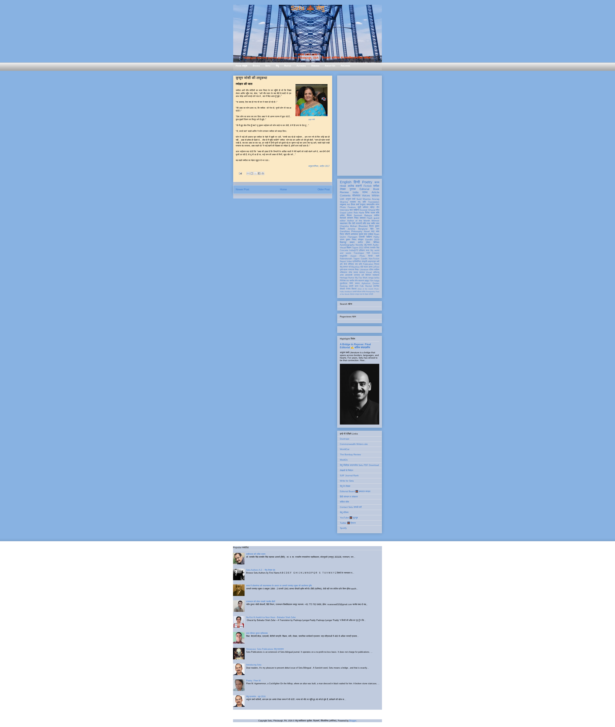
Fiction (368, 185)
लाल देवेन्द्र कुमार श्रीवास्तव (257, 633)
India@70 (353, 250)
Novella (359, 245)
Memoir (375, 220)
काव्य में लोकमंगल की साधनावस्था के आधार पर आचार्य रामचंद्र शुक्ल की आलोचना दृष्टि (279, 585)
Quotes (376, 283)
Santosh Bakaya (363, 215)
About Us (330, 65)
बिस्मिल (376, 242)
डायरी (351, 286)
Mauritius (355, 267)
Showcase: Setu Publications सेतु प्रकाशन (265, 649)
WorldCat (344, 449)
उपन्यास (357, 275)
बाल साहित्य (354, 210)
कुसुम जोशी (311, 119)
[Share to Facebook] (259, 173)
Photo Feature (348, 207)
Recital (368, 286)
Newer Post (242, 189)
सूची (359, 207)
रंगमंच (348, 289)
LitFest (376, 267)
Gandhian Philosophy (351, 231)
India (355, 192)
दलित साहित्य (374, 269)
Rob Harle (359, 212)
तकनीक (376, 286)
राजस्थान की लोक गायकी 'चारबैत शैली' (260, 601)
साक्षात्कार (344, 223)
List (342, 198)
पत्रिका (359, 292)
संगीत (363, 292)
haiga (376, 281)
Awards (315, 65)
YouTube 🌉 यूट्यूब (349, 517)
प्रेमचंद (366, 248)
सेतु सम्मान (344, 267)
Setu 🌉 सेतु (307, 8)
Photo (362, 256)
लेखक (343, 189)
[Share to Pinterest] (262, 173)
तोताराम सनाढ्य (354, 294)
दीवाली (342, 289)
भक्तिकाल (343, 272)
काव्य (376, 182)
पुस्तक (353, 189)
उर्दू (365, 245)
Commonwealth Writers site (354, 444)
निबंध (356, 218)
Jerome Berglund (357, 228)
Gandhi (364, 259)
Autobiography (347, 245)
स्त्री (377, 256)
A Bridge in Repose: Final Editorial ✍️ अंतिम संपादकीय (355, 346)
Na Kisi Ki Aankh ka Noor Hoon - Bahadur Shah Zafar (271, 617)
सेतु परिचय (344, 512)
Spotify (343, 528)
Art (348, 204)
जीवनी (347, 234)
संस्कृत (360, 239)
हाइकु (367, 281)
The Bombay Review (350, 454)
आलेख (351, 185)
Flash (369, 218)
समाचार (363, 218)
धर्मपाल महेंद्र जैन (371, 207)
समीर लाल (375, 223)
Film (372, 281)
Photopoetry (370, 292)
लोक (350, 272)
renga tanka (373, 278)
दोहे (361, 267)
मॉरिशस (351, 264)
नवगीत (351, 281)
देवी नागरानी (357, 223)
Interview (344, 210)
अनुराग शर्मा (350, 199)
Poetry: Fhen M (253, 680)
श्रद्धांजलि (343, 256)
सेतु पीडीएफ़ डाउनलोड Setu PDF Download (359, 465)
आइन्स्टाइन (372, 261)
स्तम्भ (365, 192)
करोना (360, 242)
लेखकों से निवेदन (346, 470)
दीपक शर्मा (355, 204)
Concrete (344, 250)
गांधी (368, 253)
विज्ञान (349, 247)
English (345, 182)
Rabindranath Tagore (350, 259)
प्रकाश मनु (355, 202)
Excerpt (363, 210)
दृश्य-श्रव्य (343, 269)
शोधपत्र (356, 195)
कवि (364, 202)
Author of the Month (358, 220)
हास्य (370, 267)
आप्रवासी (348, 275)
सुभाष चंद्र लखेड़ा (366, 234)
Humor (351, 278)
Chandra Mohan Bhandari (354, 226)
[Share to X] (255, 173)
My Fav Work (361, 278)
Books (256, 65)
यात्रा (369, 245)
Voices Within (370, 195)
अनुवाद (362, 204)
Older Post (324, 189)
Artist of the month (365, 289)
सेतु (277, 65)
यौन (356, 281)
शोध (377, 210)
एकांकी (355, 292)
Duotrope (344, 439)
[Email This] (248, 173)
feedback (348, 292)
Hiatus (287, 65)
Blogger (352, 720)
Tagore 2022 (357, 248)
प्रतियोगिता (357, 261)
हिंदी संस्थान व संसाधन (349, 496)
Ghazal (371, 210)
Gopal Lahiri (346, 212)
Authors (301, 65)
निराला (376, 264)
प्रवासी (362, 236)
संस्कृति (364, 261)
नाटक (366, 267)
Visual (369, 272)
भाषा (377, 231)
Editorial (364, 189)
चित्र (342, 234)
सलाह (355, 272)
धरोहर (342, 215)
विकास (354, 289)
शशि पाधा (366, 223)
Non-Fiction (374, 259)
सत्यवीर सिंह (374, 248)
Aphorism (366, 283)
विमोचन (368, 275)
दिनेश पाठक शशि (372, 212)
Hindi (343, 185)
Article (375, 192)
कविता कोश (344, 501)
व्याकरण (361, 281)
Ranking (343, 286)
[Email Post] (240, 173)
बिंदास (349, 215)
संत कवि (358, 264)
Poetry (367, 182)
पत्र (372, 231)
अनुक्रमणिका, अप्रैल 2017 (319, 166)
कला (367, 250)
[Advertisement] (359, 125)
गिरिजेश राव (344, 281)
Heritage (344, 278)
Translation (373, 202)
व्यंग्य (377, 204)
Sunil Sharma (364, 199)
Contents (345, 195)
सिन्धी (370, 256)
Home (283, 189)
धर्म (362, 275)
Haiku (376, 236)
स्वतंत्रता (376, 275)
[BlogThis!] (251, 173)
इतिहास (362, 250)
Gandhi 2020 (372, 239)
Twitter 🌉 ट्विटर (348, 523)
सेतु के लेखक (345, 486)
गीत (349, 223)
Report (343, 261)
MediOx (344, 460)
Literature (364, 269)
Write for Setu (347, 480)
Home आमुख (241, 65)
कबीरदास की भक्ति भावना (255, 554)
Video (349, 261)
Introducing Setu (253, 665)
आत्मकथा (354, 234)
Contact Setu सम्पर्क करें (351, 507)
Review (344, 192)
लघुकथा (343, 204)
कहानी (359, 185)
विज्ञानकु (343, 242)
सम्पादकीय (370, 204)
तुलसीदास (343, 283)
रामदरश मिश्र (353, 269)
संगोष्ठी (371, 294)
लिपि (351, 283)
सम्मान (352, 242)
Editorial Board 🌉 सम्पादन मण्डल (355, 491)
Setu (267, 65)
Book (376, 189)
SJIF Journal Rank (349, 475)
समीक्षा (376, 185)
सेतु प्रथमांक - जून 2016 (256, 696)
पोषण (368, 242)
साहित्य (369, 236)
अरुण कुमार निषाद (348, 239)
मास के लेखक (364, 294)
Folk (362, 286)
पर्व (350, 267)
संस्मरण (350, 218)
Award (353, 256)
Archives (345, 65)
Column (375, 253)
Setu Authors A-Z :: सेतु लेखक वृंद (260, 570)
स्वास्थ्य (362, 272)
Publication (368, 264)
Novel (367, 231)
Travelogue (359, 253)
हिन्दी (357, 182)
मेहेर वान (374, 228)
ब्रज (356, 286)
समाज (357, 283)
